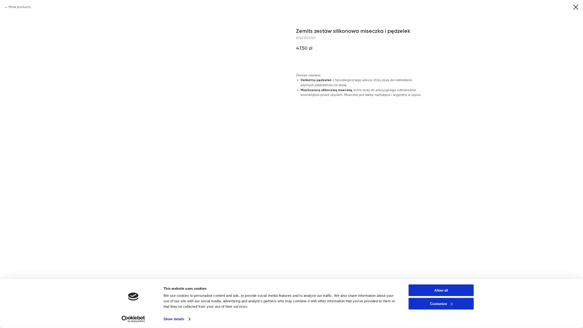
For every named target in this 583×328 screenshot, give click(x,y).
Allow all (441, 290)
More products (20, 7)
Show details (174, 319)
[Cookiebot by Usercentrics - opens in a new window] (133, 319)
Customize (438, 303)
